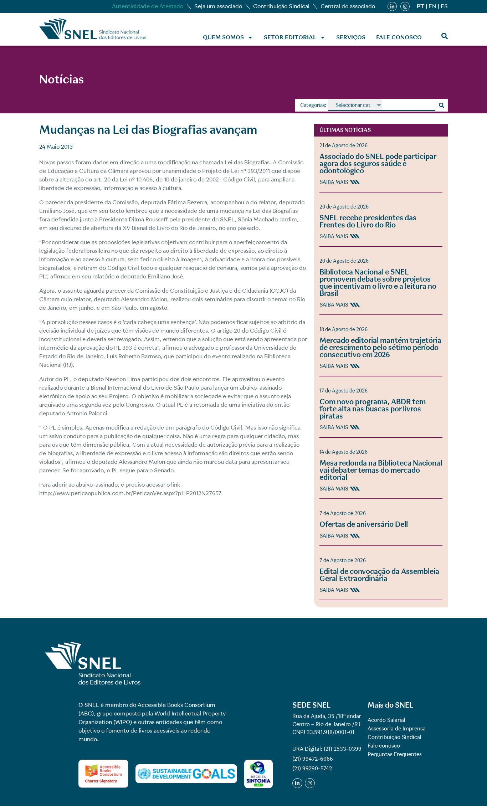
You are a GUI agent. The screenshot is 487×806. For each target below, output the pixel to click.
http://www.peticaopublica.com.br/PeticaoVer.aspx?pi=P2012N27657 (130, 493)
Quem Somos (223, 37)
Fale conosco (399, 37)
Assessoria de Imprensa (397, 728)
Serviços (350, 37)
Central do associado (348, 6)
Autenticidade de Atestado (147, 6)
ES (444, 6)
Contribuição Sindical (281, 6)
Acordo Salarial (386, 720)
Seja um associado (218, 6)
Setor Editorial (290, 37)
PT (420, 6)
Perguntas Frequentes (395, 754)
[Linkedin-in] (392, 6)
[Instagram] (405, 6)
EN (432, 6)
